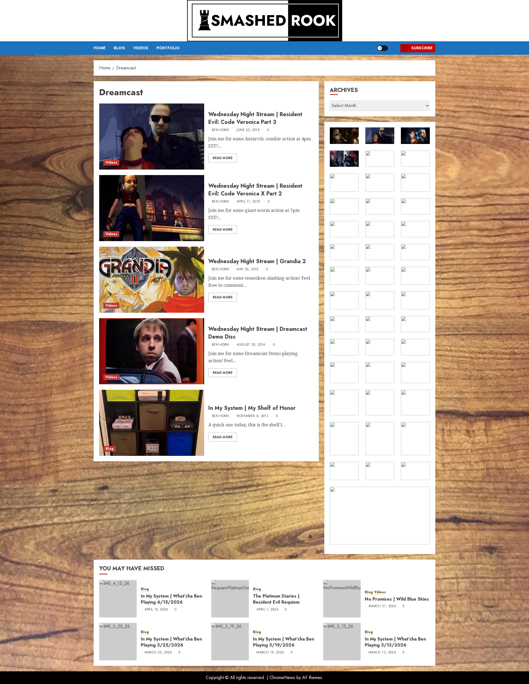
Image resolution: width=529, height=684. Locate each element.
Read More (223, 158)
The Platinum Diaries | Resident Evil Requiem (276, 599)
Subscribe (422, 48)
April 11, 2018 (248, 202)
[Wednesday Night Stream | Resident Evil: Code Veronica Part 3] (151, 136)
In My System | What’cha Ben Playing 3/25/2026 (171, 642)
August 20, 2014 (251, 345)
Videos (140, 48)
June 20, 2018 (248, 130)
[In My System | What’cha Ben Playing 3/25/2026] (118, 641)
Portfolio (168, 48)
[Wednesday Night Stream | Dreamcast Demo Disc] (151, 351)
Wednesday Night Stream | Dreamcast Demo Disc (257, 333)
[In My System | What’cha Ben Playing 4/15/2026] (118, 598)
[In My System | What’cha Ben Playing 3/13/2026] (342, 641)
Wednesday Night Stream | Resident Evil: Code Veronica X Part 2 (255, 190)
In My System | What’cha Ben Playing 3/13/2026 (395, 642)
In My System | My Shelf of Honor (252, 408)
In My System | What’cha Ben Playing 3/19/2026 (283, 642)
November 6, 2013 (252, 416)
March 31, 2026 (382, 606)
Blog (119, 48)
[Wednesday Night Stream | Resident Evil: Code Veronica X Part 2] (151, 208)
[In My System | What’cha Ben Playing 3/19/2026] (230, 641)
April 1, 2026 (268, 609)
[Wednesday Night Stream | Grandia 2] (151, 280)
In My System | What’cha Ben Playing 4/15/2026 (171, 599)
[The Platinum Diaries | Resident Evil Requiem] (230, 598)
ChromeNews (282, 677)
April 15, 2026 (156, 609)
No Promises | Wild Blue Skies (397, 599)
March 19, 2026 (270, 652)
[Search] (394, 48)
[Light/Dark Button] (382, 48)
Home (100, 48)
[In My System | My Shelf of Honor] (151, 423)
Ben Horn (220, 130)
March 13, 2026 (382, 652)
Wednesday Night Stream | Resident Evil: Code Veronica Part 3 (255, 118)
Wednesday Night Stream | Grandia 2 (257, 261)
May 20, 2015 (247, 269)
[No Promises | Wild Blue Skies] (342, 598)
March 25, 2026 (158, 652)
